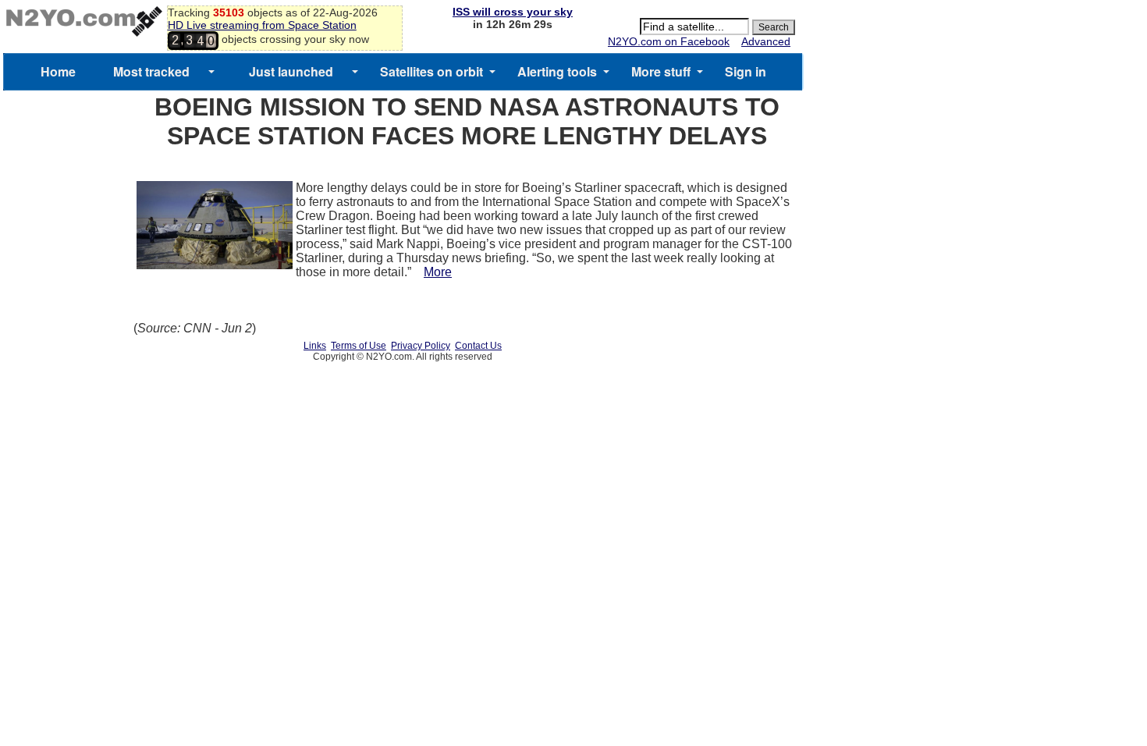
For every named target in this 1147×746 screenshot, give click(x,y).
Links (315, 345)
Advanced (765, 41)
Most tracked (151, 71)
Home (58, 71)
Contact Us (478, 345)
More (438, 272)
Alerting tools (557, 71)
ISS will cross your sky (513, 11)
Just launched (291, 71)
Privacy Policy (420, 345)
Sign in (745, 71)
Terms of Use (358, 345)
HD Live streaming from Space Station (262, 25)
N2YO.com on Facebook (669, 41)
